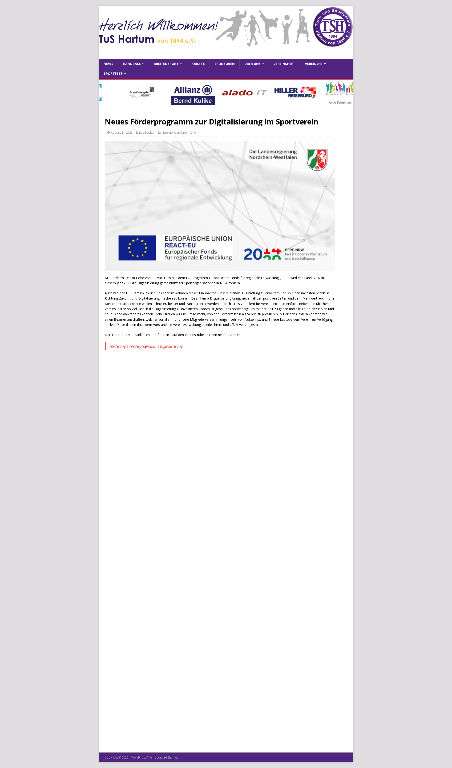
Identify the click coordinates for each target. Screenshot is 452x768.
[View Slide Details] (127, 92)
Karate (198, 63)
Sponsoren (224, 63)
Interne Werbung (174, 132)
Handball (132, 63)
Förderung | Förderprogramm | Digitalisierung (146, 346)
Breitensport (166, 63)
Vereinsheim (316, 63)
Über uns (252, 63)
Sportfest (113, 73)
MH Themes (170, 758)
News (108, 63)
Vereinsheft (284, 63)
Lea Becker (147, 132)
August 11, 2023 (122, 132)
